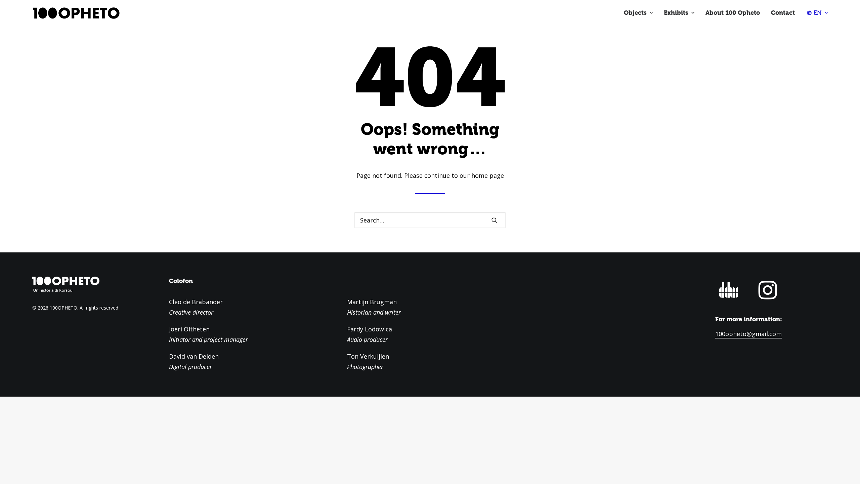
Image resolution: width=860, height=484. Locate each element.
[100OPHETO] (76, 12)
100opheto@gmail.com (748, 334)
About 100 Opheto (732, 12)
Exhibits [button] (676, 12)
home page (487, 175)
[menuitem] (638, 13)
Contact (783, 12)
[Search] (430, 220)
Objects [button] (635, 12)
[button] (494, 220)
